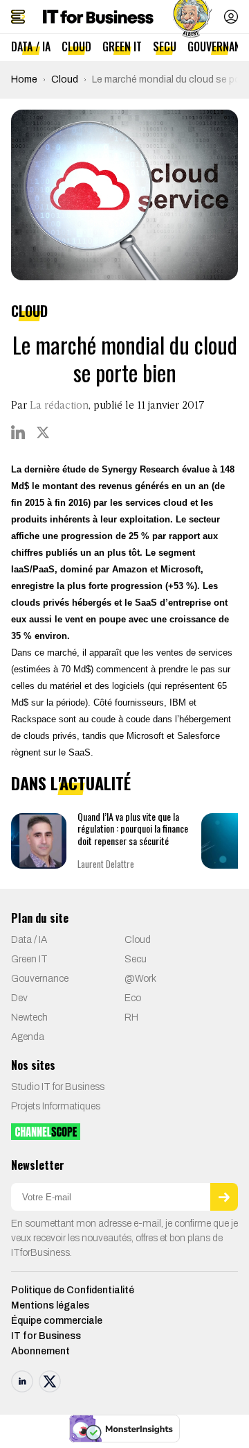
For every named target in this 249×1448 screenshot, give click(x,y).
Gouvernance (39, 978)
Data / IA (30, 46)
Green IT (122, 46)
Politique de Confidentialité (72, 1290)
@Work (140, 978)
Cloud (76, 46)
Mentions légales (50, 1305)
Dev (19, 998)
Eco (132, 998)
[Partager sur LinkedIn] (18, 432)
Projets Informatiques (55, 1106)
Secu (164, 46)
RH (131, 1017)
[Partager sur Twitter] (43, 432)
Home (24, 79)
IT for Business (46, 1336)
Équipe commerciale (56, 1320)
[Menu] (18, 17)
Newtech (29, 1017)
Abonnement (40, 1351)
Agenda (27, 1037)
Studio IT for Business (57, 1087)
